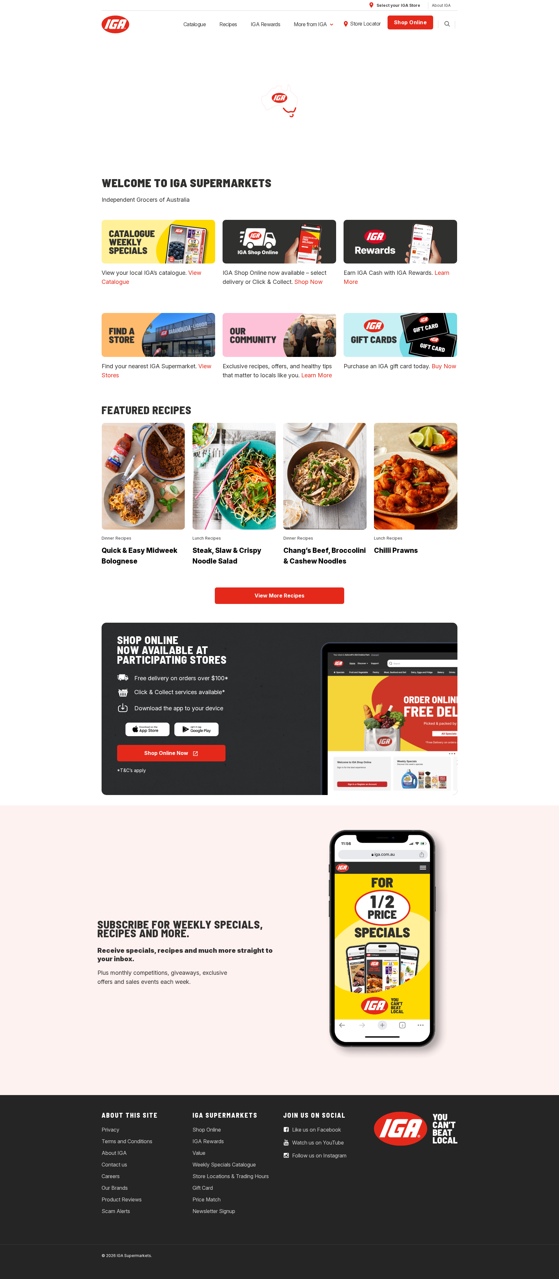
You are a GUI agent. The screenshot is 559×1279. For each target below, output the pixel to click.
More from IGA (310, 24)
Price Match (206, 1199)
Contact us (114, 1164)
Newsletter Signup (213, 1211)
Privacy (110, 1129)
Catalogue (194, 24)
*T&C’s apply (131, 770)
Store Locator (365, 24)
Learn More (316, 375)
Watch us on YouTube (317, 1142)
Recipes (228, 24)
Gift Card (202, 1188)
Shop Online (410, 22)
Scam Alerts (116, 1211)
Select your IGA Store (398, 5)
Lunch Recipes (206, 538)
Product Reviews (122, 1199)
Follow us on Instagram (318, 1155)
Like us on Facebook (316, 1129)
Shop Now (308, 281)
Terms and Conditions (127, 1141)
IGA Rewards (265, 24)
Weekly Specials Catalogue (224, 1164)
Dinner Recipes (116, 538)
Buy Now (444, 366)
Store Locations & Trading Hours (230, 1176)
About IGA (441, 5)
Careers (111, 1176)
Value (198, 1153)
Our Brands (115, 1188)
